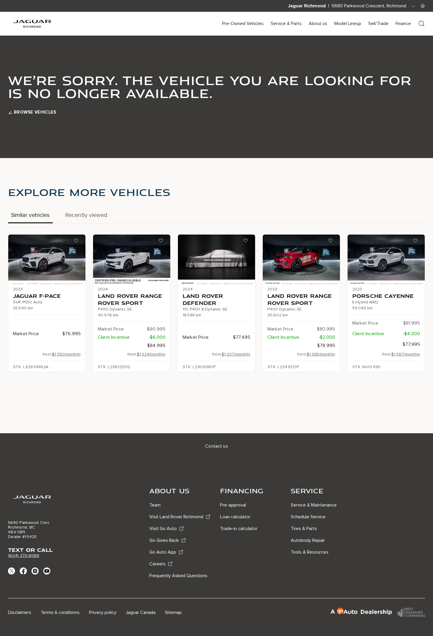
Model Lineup (347, 23)
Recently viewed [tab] (86, 215)
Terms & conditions (60, 612)
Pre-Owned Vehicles (243, 23)
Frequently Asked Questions (178, 576)
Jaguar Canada (141, 612)
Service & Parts (286, 23)
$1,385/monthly (321, 354)
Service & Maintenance (314, 505)
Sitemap (173, 612)
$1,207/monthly (236, 354)
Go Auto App (162, 552)
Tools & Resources (309, 552)
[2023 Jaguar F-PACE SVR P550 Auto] (46, 259)
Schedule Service (308, 517)
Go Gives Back (164, 540)
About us (318, 23)
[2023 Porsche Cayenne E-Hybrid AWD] (386, 259)
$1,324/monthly (151, 354)
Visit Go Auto (163, 529)
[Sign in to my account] (422, 6)
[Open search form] (421, 23)
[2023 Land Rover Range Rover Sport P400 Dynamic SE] (301, 259)
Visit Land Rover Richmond (176, 517)
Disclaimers (19, 612)
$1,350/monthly (66, 354)
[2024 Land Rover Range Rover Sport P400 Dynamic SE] (131, 259)
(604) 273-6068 (23, 555)
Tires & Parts (304, 529)
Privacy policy (102, 612)
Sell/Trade (378, 23)
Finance (403, 23)
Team (155, 505)
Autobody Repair (308, 540)
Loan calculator (235, 517)
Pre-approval (233, 505)
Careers (157, 564)
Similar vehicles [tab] (30, 215)
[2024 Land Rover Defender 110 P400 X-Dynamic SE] (216, 259)
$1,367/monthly (405, 354)
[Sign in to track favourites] (77, 241)
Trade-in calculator (238, 529)
